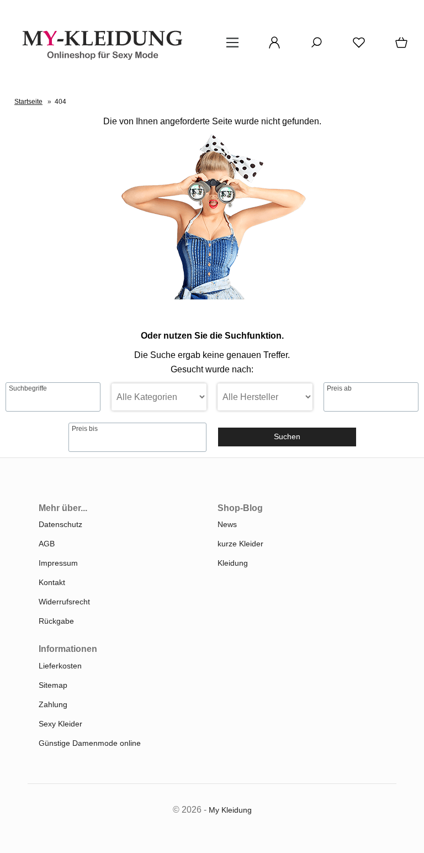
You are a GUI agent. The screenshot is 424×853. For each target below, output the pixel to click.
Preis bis (85, 428)
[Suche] (313, 46)
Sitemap (53, 685)
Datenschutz (60, 524)
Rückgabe (56, 621)
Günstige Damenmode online (90, 743)
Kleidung (233, 563)
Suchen (287, 436)
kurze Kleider (240, 543)
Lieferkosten (60, 665)
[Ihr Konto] (271, 46)
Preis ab (339, 388)
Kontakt (52, 582)
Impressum (58, 563)
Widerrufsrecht (64, 601)
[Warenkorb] (399, 46)
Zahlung (53, 704)
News (227, 524)
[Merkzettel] (355, 46)
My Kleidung (230, 809)
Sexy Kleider (60, 723)
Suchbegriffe (28, 388)
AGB (47, 543)
